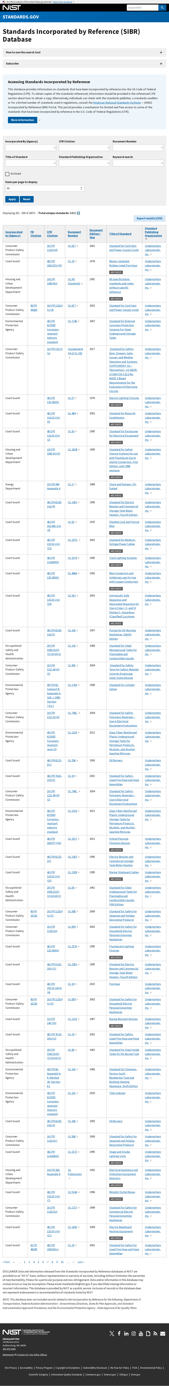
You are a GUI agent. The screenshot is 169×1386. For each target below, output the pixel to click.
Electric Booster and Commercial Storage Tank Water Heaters (121, 861)
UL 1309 (72, 872)
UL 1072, (73, 540)
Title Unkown (117, 1093)
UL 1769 (72, 685)
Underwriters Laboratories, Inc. (153, 250)
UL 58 (71, 887)
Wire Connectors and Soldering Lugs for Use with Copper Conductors (123, 577)
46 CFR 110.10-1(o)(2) (53, 436)
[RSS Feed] (155, 1333)
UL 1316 (72, 732)
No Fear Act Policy (119, 1367)
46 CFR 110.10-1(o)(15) (53, 876)
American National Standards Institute (117, 102)
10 (62, 1262)
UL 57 (71, 398)
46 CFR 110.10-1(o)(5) (53, 418)
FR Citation (36, 233)
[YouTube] (141, 1333)
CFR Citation (67, 141)
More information (22, 120)
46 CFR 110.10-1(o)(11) (53, 1231)
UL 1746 (72, 321)
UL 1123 (72, 1019)
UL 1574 (72, 558)
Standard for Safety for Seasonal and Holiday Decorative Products (123, 916)
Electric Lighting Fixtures (124, 398)
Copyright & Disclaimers (68, 1367)
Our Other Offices (38, 1354)
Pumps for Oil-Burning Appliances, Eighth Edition (122, 635)
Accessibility (26, 1367)
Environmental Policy (151, 1367)
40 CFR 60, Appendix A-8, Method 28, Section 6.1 (54, 1078)
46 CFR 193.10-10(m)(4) (54, 988)
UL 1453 (72, 502)
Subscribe (12, 63)
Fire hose (114, 984)
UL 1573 (72, 1152)
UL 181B (72, 449)
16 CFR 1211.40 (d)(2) (53, 795)
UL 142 (72, 646)
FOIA (134, 1367)
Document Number (125, 141)
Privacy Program (44, 1367)
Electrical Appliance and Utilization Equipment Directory (123, 1174)
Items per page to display (21, 182)
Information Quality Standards (66, 1374)
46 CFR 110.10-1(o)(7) (53, 1196)
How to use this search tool (23, 52)
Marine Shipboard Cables (124, 872)
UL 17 (71, 484)
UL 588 (72, 911)
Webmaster (8, 1354)
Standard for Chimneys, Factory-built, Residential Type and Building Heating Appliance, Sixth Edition (123, 1078)
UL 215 (72, 1093)
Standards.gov (21, 17)
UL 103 (72, 1069)
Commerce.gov (93, 1374)
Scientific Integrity (38, 1374)
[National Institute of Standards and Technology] (26, 1332)
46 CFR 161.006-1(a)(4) (54, 526)
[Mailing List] (162, 1333)
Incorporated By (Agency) (21, 141)
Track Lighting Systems (123, 558)
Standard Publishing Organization (81, 157)
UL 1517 (72, 839)
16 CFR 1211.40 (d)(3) (53, 670)
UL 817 (72, 246)
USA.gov (123, 1374)
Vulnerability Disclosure (95, 1367)
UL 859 (72, 927)
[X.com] (112, 1333)
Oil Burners (115, 760)
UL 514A (72, 1192)
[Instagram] (133, 1333)
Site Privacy (11, 1367)
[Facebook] (119, 1333)
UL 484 (72, 413)
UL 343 (72, 630)
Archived (16, 173)
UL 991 (72, 665)
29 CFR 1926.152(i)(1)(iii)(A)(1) (54, 650)
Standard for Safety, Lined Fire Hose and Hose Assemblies (124, 780)
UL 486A (72, 573)
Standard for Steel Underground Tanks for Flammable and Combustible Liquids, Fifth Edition (123, 896)
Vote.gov (135, 1374)
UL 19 (71, 261)
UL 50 (71, 431)
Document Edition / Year (96, 233)
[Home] (12, 7)
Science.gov (110, 1374)
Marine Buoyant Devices (123, 1019)
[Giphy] (148, 1333)
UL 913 (72, 595)
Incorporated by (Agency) (13, 233)
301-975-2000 (9, 1348)
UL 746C (73, 713)
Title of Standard (16, 157)
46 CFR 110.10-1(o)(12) (53, 544)
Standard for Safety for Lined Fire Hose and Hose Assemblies (124, 1249)
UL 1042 (72, 1227)
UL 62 (71, 522)
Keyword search (123, 157)
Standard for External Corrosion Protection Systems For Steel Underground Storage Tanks (122, 329)
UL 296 (72, 760)
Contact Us (23, 1354)
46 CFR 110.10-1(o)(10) (53, 600)
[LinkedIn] (126, 1333)
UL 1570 (72, 946)
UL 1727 (72, 1207)
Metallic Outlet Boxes (122, 1192)
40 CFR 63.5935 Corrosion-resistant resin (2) (53, 741)
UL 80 (71, 1050)
